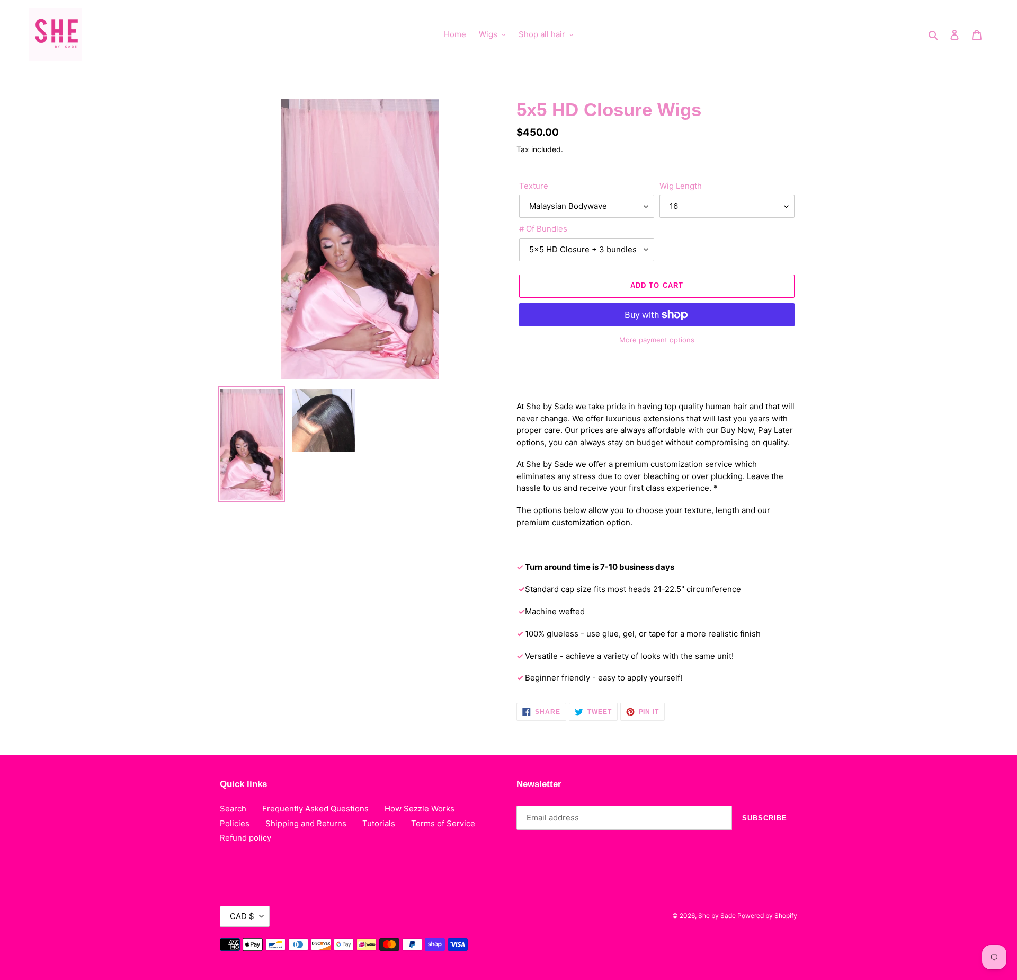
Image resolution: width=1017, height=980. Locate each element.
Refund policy (245, 838)
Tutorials (378, 823)
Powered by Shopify (767, 916)
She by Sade (717, 916)
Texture (533, 186)
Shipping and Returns (305, 823)
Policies (234, 823)
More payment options (656, 340)
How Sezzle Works (419, 809)
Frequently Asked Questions (315, 809)
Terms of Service (443, 823)
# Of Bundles (543, 229)
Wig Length (680, 186)
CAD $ (242, 916)
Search (233, 809)
